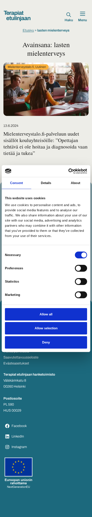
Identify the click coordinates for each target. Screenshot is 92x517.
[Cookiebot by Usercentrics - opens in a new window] (68, 171)
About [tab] (75, 183)
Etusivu (28, 30)
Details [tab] (46, 183)
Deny (46, 342)
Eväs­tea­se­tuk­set (16, 363)
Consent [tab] (16, 183)
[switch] (81, 268)
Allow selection (46, 328)
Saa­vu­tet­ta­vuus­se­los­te (21, 357)
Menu (82, 20)
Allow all (46, 314)
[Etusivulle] (17, 16)
